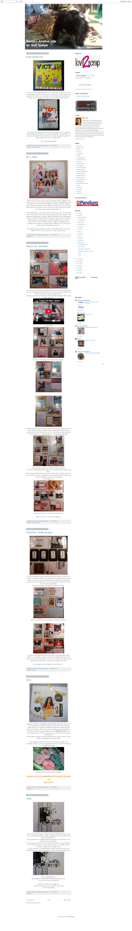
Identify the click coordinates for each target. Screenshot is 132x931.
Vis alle (102, 363)
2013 (78, 259)
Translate (88, 78)
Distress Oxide (88, 314)
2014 (78, 215)
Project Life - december (37, 246)
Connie (86, 118)
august (80, 226)
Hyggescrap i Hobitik (90, 340)
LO (32, 236)
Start (48, 900)
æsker (78, 193)
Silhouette (79, 181)
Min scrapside (81, 313)
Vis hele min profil (80, 139)
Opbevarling (80, 169)
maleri (78, 161)
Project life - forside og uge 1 (39, 532)
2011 (78, 263)
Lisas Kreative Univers (83, 351)
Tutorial (79, 187)
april (79, 235)
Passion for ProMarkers (83, 300)
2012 (78, 261)
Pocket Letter (80, 173)
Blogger (72, 916)
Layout (78, 154)
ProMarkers (80, 177)
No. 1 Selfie (31, 157)
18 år (28, 680)
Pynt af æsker (80, 179)
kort (32, 147)
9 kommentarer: (54, 891)
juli (79, 229)
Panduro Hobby (81, 171)
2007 (78, 273)
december (81, 217)
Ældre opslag (67, 900)
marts (79, 238)
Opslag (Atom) (36, 903)
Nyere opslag (30, 900)
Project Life (34, 522)
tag (77, 185)
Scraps (79, 339)
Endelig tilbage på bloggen (91, 327)
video (38, 522)
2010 (78, 266)
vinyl (78, 191)
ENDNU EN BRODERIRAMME (92, 353)
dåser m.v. (79, 148)
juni (79, 231)
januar (80, 242)
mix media (79, 165)
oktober (80, 222)
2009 (78, 268)
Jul (77, 150)
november (81, 220)
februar (80, 240)
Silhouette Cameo (81, 183)
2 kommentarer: (54, 668)
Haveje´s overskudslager (83, 96)
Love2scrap (80, 157)
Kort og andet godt (82, 326)
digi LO (78, 146)
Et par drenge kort (34, 57)
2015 (78, 213)
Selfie (28, 798)
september (81, 224)
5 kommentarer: (54, 521)
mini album (79, 163)
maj (79, 233)
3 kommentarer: (54, 787)
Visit (83, 89)
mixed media (80, 167)
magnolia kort (37, 147)
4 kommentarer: (54, 145)
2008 (78, 270)
